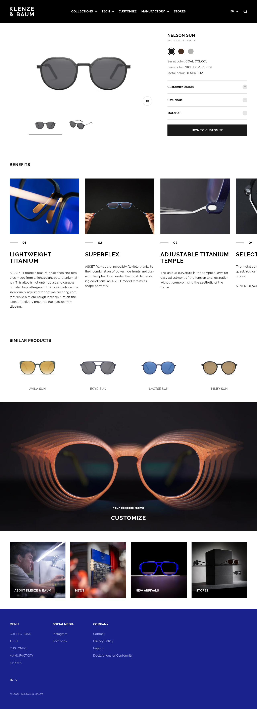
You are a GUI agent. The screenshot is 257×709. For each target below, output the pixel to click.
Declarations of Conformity (113, 655)
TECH (106, 11)
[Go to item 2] (81, 125)
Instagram (60, 634)
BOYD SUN (98, 389)
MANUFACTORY (153, 11)
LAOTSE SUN (159, 389)
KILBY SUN (219, 389)
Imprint (98, 648)
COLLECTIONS (82, 11)
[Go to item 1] (45, 125)
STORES (180, 11)
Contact (99, 634)
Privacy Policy (103, 641)
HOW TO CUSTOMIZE (207, 130)
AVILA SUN (37, 389)
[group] (128, 466)
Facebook (60, 641)
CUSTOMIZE (128, 11)
